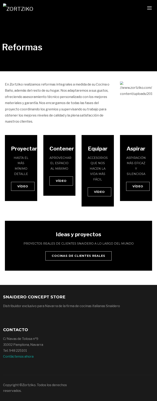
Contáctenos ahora (18, 356)
